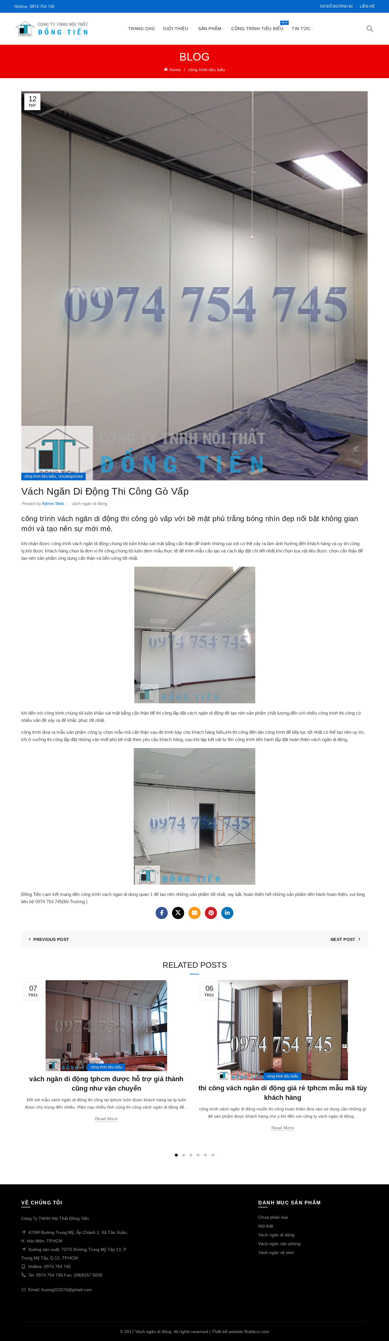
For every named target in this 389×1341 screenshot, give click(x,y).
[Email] (194, 913)
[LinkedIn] (227, 913)
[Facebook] (162, 913)
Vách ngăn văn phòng (279, 1243)
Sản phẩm (209, 28)
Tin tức (301, 28)
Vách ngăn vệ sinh (276, 1252)
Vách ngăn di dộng (276, 1234)
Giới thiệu (175, 28)
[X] (178, 913)
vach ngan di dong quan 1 (127, 894)
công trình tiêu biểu (259, 26)
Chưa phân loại (273, 1217)
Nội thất (265, 1226)
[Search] (370, 28)
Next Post (343, 939)
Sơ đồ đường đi (336, 6)
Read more (106, 1118)
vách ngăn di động (89, 503)
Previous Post (51, 939)
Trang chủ (141, 28)
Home (175, 69)
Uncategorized (70, 476)
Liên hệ (367, 6)
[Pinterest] (211, 913)
